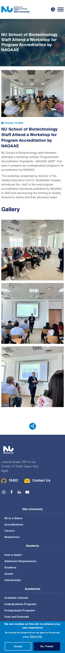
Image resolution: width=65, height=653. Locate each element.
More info (36, 636)
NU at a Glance (13, 518)
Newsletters (12, 537)
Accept (18, 647)
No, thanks (46, 647)
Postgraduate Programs (19, 611)
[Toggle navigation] (60, 9)
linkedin (19, 492)
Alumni (8, 574)
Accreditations (13, 525)
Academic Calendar (16, 598)
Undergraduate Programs (20, 604)
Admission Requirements (20, 561)
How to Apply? (13, 555)
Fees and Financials (16, 617)
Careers (9, 531)
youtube (27, 492)
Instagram (3, 492)
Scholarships (12, 580)
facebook (11, 492)
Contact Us (41, 481)
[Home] (15, 9)
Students (10, 568)
